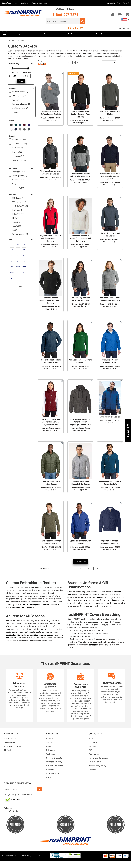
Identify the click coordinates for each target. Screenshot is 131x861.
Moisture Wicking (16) (20, 234)
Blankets (50, 769)
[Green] (15, 125)
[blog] (13, 811)
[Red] (24, 125)
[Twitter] (9, 811)
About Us (93, 738)
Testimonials (123, 28)
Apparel (20, 34)
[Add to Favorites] (62, 73)
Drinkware (71, 34)
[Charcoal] (24, 129)
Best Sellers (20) (18, 180)
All (45, 64)
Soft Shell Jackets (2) (20, 108)
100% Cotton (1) (17, 198)
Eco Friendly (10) (18, 188)
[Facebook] (5, 811)
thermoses (116, 600)
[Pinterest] (17, 811)
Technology (51, 754)
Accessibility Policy (97, 766)
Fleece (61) (16, 222)
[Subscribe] (39, 789)
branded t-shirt (80, 56)
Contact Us (11, 738)
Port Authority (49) (19, 139)
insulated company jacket (41, 635)
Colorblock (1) (17, 210)
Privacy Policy (95, 762)
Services (92, 746)
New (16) (15, 184)
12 (74, 62)
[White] (11, 129)
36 (39, 64)
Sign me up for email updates (19, 794)
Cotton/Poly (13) (18, 214)
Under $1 (99, 34)
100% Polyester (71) (19, 202)
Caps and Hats (52, 773)
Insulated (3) (16, 226)
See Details (43, 3)
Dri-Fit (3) (15, 218)
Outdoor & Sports (54, 758)
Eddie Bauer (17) (18, 156)
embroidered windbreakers (22, 607)
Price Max (26, 73)
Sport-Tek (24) (17, 148)
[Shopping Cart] (127, 14)
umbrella (96, 597)
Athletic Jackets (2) (19, 96)
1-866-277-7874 (65, 15)
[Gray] (20, 129)
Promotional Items (54, 766)
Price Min (15, 73)
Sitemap (92, 769)
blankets (99, 603)
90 (42, 64)
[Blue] (20, 125)
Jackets (49, 742)
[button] (128, 430)
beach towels (84, 600)
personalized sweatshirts (17, 635)
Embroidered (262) (19, 172)
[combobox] (109, 62)
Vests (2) (15, 112)
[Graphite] (28, 129)
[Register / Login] (112, 14)
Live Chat (11, 742)
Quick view (50, 87)
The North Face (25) (19, 144)
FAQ (90, 750)
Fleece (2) (15, 100)
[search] (82, 21)
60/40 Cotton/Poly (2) (20, 206)
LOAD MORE (80, 562)
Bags (45, 34)
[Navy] (15, 129)
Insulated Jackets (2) (20, 92)
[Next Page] (77, 62)
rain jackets (11, 638)
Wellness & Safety (54, 762)
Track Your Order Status (117, 3)
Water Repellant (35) (19, 176)
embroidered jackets (32, 604)
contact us (93, 645)
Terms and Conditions (98, 758)
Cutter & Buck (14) (19, 160)
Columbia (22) (17, 152)
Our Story (93, 742)
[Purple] (28, 125)
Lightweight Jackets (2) (21, 104)
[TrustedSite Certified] (14, 800)
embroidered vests (51, 604)
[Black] (11, 125)
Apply (21, 81)
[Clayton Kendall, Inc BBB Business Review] (59, 858)
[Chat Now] (120, 14)
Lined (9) (15, 230)
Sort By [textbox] (107, 62)
